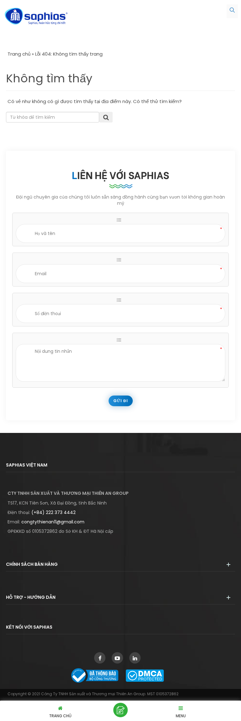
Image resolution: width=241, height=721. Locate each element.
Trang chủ (19, 54)
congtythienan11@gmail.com (52, 522)
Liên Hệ (120, 710)
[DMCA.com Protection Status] (148, 675)
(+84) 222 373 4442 (53, 512)
